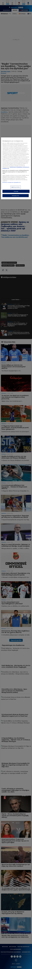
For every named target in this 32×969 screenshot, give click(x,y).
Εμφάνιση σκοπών (15, 187)
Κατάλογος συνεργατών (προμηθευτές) (11, 182)
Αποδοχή (16, 191)
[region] (16, 168)
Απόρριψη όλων (15, 195)
